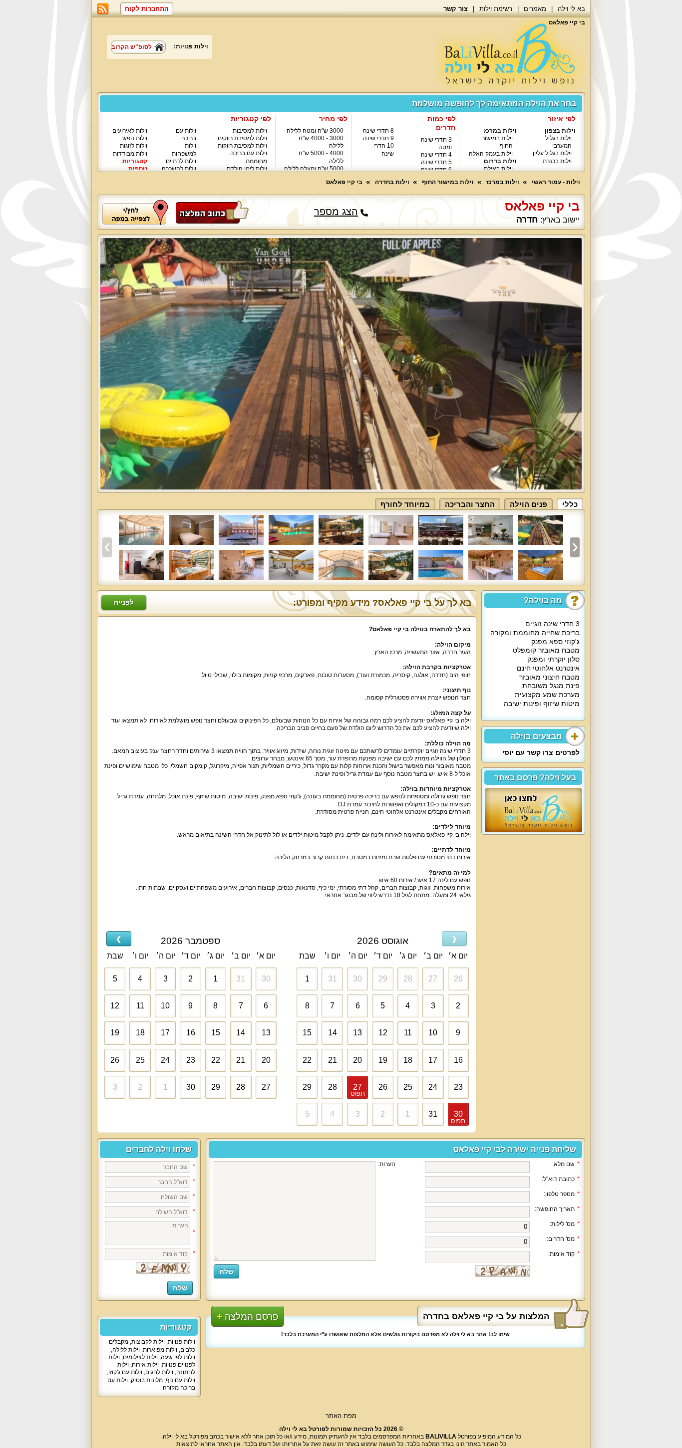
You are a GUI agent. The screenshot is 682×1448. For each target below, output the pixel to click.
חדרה (527, 220)
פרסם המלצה (252, 1316)
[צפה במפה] (135, 211)
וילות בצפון (560, 130)
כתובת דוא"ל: (561, 1179)
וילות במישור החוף (448, 182)
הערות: (386, 1164)
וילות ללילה (126, 1349)
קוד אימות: (564, 1253)
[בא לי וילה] (510, 55)
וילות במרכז (500, 130)
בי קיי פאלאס (344, 182)
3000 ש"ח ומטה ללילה (315, 130)
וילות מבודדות (130, 153)
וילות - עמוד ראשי (556, 182)
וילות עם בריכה (186, 134)
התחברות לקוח (147, 8)
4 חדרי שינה (436, 154)
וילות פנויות (181, 1341)
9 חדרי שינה (378, 138)
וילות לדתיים (181, 161)
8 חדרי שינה (378, 130)
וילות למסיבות (250, 130)
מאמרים (535, 8)
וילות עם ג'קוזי (125, 1372)
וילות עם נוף (180, 1380)
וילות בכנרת (557, 161)
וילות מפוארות (160, 1349)
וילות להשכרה (179, 168)
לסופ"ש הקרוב (131, 46)
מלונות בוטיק (147, 1380)
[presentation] (107, 547)
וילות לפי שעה (178, 1357)
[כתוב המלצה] (212, 211)
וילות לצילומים (140, 1357)
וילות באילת (498, 168)
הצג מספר (336, 212)
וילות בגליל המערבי (558, 142)
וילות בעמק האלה (491, 153)
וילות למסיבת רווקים (242, 138)
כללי (570, 504)
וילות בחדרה (392, 182)
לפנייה (124, 602)
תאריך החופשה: (557, 1209)
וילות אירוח (145, 1364)
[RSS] (103, 8)
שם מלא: (566, 1164)
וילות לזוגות (133, 145)
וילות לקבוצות (148, 1341)
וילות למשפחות (184, 149)
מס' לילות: (565, 1223)
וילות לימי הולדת (247, 168)
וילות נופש (134, 138)
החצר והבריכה (470, 504)
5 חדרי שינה (436, 162)
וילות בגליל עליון (552, 153)
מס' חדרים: (563, 1238)
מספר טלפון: (562, 1194)
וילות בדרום (500, 161)
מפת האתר (341, 1416)
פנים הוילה (528, 504)
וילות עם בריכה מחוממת (248, 157)
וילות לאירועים (129, 130)
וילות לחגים (159, 1372)
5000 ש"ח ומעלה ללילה (313, 168)
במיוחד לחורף (405, 504)
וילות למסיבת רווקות (242, 145)
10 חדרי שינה (383, 149)
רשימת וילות (495, 8)
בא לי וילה (571, 8)
